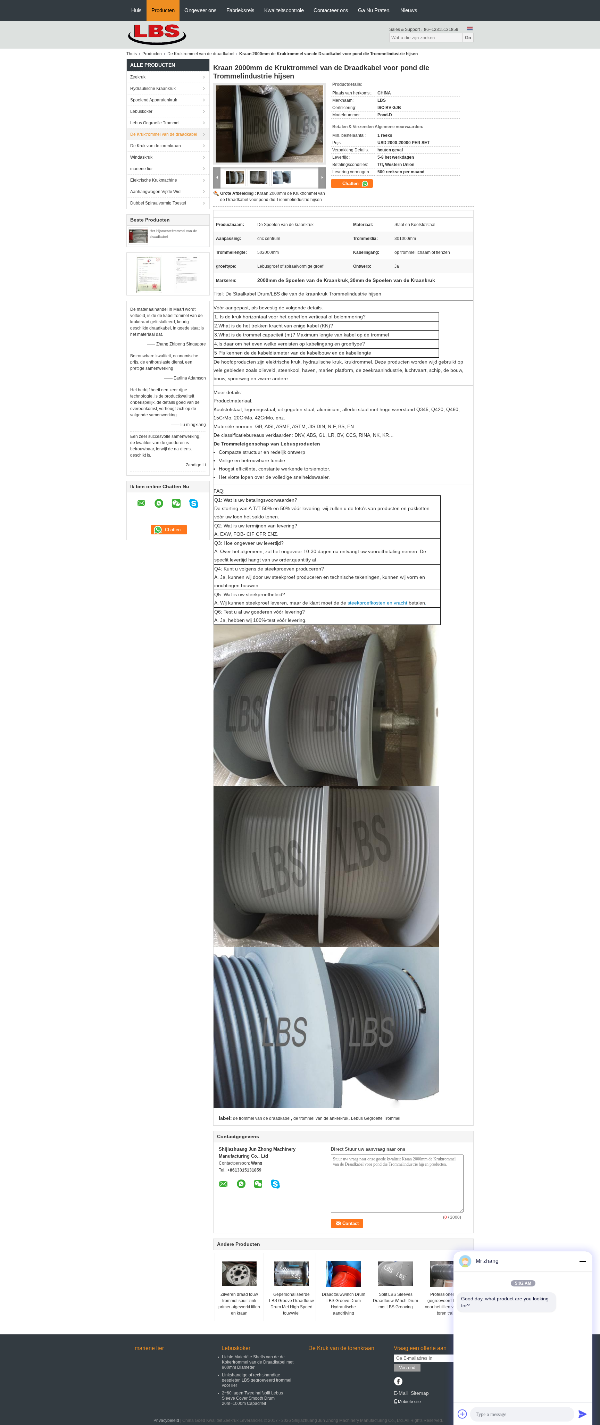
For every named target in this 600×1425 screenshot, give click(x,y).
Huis (136, 10)
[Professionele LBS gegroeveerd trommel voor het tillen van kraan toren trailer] (447, 1274)
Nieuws (408, 10)
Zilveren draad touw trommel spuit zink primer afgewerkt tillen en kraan (239, 1304)
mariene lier (141, 168)
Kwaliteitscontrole (284, 10)
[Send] (582, 1414)
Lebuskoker (141, 111)
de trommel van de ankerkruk (320, 1118)
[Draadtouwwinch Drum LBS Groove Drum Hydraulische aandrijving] (343, 1274)
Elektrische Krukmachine (153, 180)
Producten (163, 10)
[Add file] (462, 1414)
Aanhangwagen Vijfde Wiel (156, 191)
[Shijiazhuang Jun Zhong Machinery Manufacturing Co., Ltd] (164, 34)
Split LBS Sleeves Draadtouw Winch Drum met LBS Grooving (395, 1300)
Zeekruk (137, 77)
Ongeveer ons (200, 10)
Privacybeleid (166, 1420)
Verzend (407, 1367)
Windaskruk (141, 157)
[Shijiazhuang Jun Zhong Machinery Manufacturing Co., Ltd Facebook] (398, 1382)
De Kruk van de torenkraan (155, 145)
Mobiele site (409, 1401)
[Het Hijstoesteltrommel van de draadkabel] (138, 235)
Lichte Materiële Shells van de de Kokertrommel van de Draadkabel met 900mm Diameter (257, 1362)
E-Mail (401, 1393)
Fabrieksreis (240, 10)
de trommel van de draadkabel (262, 1118)
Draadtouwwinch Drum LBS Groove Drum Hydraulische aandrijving (343, 1304)
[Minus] (582, 1261)
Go (468, 37)
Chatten (351, 183)
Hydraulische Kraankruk (153, 88)
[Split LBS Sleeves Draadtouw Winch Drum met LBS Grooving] (395, 1274)
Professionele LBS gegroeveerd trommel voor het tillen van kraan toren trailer (447, 1304)
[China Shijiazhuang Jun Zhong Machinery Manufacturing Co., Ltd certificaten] (149, 273)
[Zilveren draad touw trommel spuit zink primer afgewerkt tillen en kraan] (239, 1274)
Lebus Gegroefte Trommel (155, 122)
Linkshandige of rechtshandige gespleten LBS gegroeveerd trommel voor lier (256, 1380)
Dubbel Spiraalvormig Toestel (158, 203)
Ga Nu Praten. (374, 10)
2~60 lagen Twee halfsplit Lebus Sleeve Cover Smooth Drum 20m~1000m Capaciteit (252, 1398)
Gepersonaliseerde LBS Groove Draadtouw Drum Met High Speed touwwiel (291, 1304)
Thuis (131, 53)
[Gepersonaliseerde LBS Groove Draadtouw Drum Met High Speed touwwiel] (291, 1274)
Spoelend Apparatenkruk (153, 100)
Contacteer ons (331, 10)
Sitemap (420, 1393)
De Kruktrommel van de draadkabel (200, 53)
